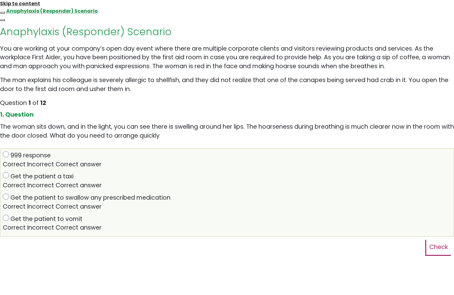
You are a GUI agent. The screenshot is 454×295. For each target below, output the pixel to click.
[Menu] (2, 20)
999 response (52, 159)
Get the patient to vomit (52, 223)
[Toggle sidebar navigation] (2, 13)
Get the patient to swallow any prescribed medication (86, 202)
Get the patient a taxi (52, 180)
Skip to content (20, 3)
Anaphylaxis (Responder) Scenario (52, 11)
